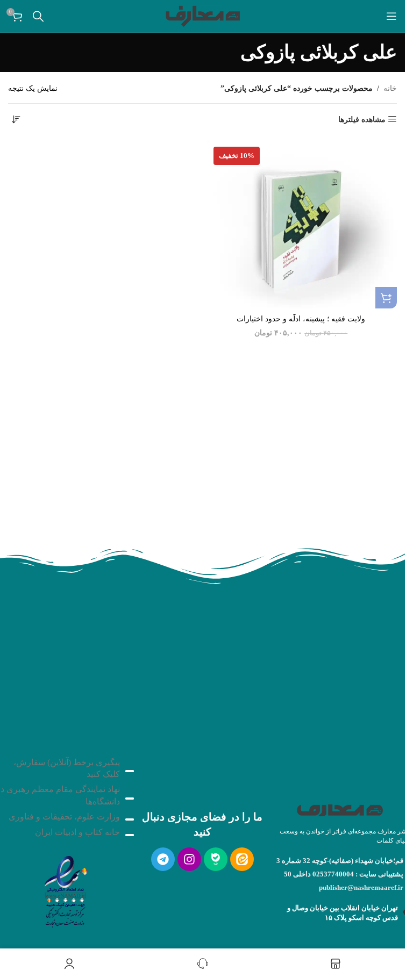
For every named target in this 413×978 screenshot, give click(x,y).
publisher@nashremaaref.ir (361, 887)
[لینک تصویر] (65, 888)
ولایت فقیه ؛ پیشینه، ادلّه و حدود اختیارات (301, 319)
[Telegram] (163, 859)
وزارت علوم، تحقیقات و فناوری (64, 816)
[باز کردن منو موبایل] (391, 16)
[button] (386, 297)
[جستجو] (38, 16)
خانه (390, 88)
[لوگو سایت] (203, 15)
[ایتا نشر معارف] (242, 859)
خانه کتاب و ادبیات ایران (77, 832)
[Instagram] (189, 859)
